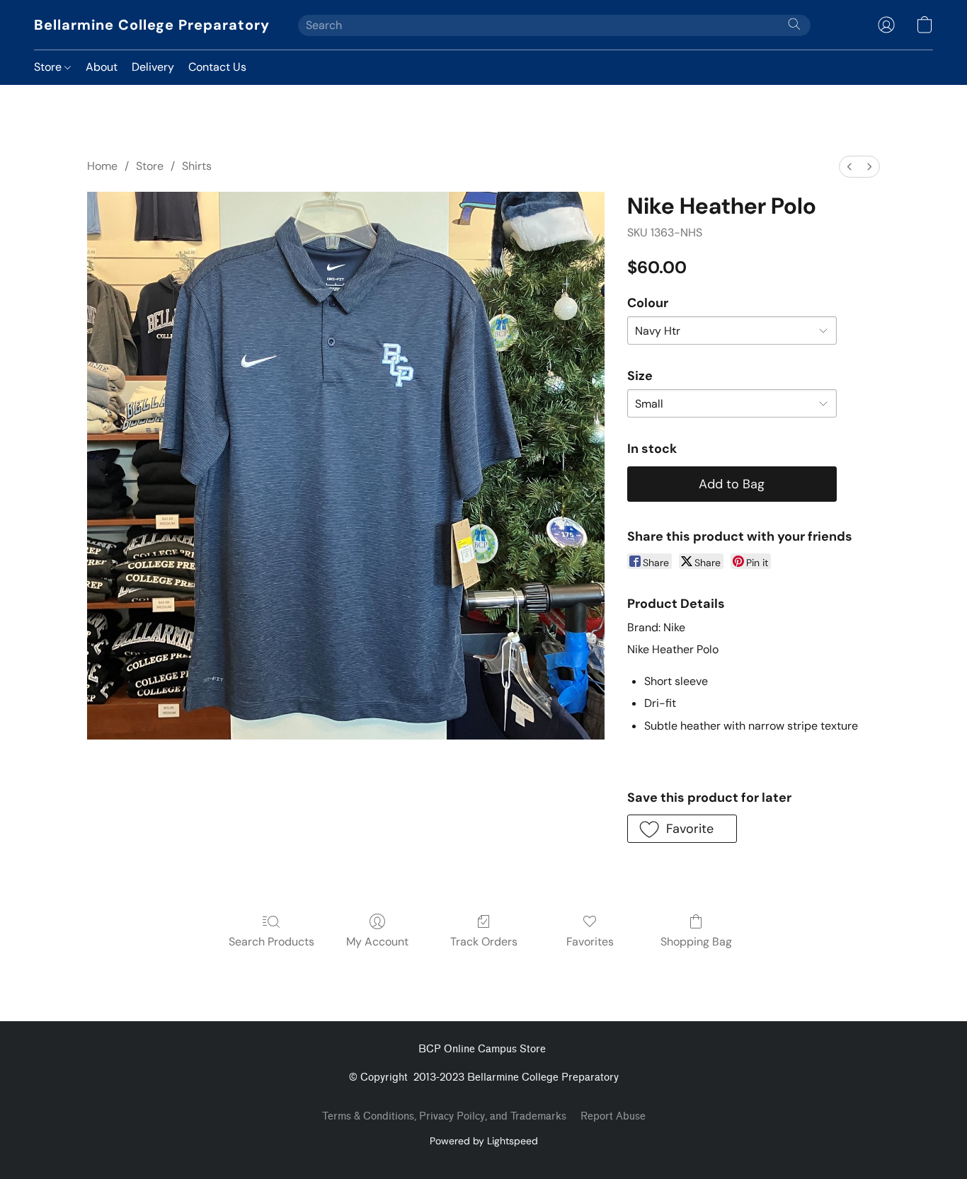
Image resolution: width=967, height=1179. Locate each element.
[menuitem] (849, 166)
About (102, 66)
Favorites (590, 941)
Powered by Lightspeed (484, 1140)
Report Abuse (613, 1116)
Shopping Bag (696, 941)
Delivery (153, 66)
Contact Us (217, 66)
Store (49, 66)
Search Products (271, 941)
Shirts (197, 166)
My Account (377, 941)
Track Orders (483, 941)
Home (102, 166)
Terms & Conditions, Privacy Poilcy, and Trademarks (444, 1116)
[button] (152, 24)
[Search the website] (794, 24)
